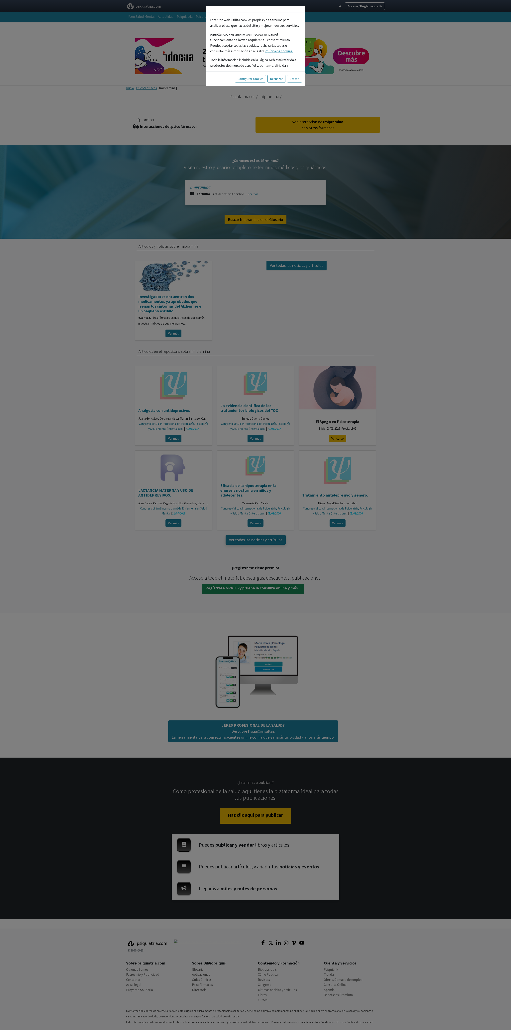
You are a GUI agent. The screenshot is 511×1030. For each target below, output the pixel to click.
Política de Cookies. (279, 51)
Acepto (294, 79)
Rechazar (276, 79)
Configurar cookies (250, 79)
